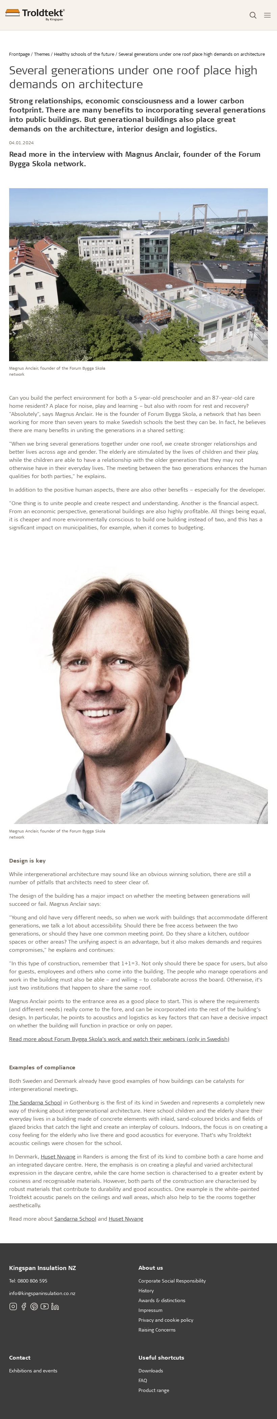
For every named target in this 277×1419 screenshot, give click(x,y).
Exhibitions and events (33, 1370)
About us (150, 1267)
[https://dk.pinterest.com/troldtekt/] (34, 1306)
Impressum (150, 1310)
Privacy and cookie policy (165, 1320)
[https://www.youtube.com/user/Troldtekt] (45, 1306)
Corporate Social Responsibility (172, 1280)
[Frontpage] (35, 15)
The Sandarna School (35, 1102)
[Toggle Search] (253, 15)
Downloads (150, 1370)
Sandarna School (75, 1218)
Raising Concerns (157, 1329)
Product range (153, 1390)
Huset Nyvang (58, 1156)
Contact (19, 1357)
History (146, 1290)
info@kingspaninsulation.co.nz (42, 1293)
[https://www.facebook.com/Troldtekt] (24, 1306)
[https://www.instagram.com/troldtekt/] (13, 1306)
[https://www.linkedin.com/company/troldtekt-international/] (55, 1306)
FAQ (142, 1380)
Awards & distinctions (161, 1300)
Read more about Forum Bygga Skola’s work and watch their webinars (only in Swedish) (119, 1038)
